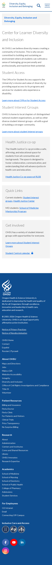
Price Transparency (10, 423)
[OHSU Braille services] (6, 532)
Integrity (6, 378)
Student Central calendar (17, 253)
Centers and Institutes (12, 446)
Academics (8, 469)
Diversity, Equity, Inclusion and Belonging (21, 5)
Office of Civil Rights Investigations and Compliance (25, 385)
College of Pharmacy (11, 488)
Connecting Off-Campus (13, 515)
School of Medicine (10, 473)
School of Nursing (10, 477)
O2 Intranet (7, 508)
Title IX (5, 389)
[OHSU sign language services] (14, 532)
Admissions (7, 492)
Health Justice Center (24, 201)
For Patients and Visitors (13, 416)
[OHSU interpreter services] (22, 532)
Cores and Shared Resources (15, 450)
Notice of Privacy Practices (14, 329)
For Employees (10, 503)
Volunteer (6, 392)
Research (7, 434)
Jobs (4, 367)
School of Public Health (12, 484)
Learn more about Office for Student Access (23, 100)
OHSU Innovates (9, 457)
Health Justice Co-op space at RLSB (23, 176)
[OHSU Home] (4, 5)
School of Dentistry (10, 481)
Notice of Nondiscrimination (14, 333)
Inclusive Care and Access (15, 523)
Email (4, 511)
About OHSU (9, 359)
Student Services (10, 495)
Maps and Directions (11, 363)
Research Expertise (11, 461)
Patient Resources (12, 400)
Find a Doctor (8, 409)
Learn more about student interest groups (22, 131)
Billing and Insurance (11, 405)
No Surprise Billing (10, 427)
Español (5, 347)
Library (5, 454)
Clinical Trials (8, 419)
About (5, 439)
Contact (6, 344)
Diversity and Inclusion (12, 382)
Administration (8, 443)
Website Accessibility (12, 374)
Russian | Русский (10, 351)
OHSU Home (8, 340)
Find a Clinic (7, 412)
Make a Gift (7, 371)
